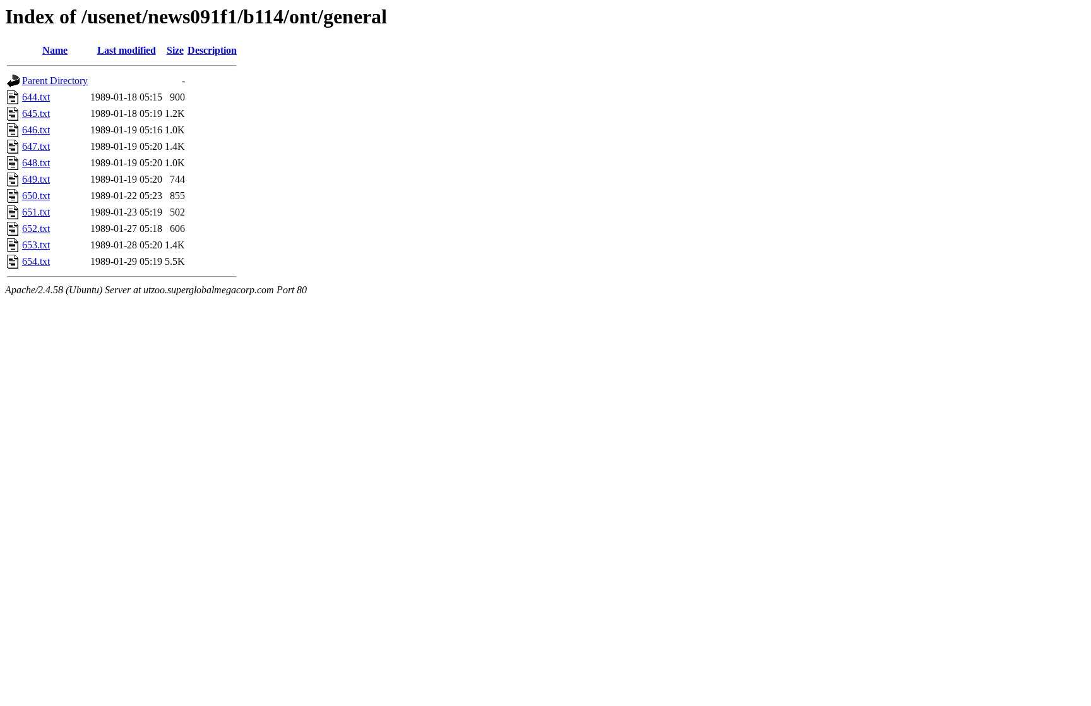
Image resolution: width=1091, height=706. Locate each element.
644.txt (36, 97)
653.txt (36, 245)
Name (55, 50)
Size (175, 50)
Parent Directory (55, 80)
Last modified (126, 50)
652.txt (36, 228)
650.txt (36, 195)
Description (212, 50)
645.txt (36, 113)
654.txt (36, 261)
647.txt (36, 146)
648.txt (36, 162)
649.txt (36, 179)
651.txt (36, 212)
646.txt (36, 130)
